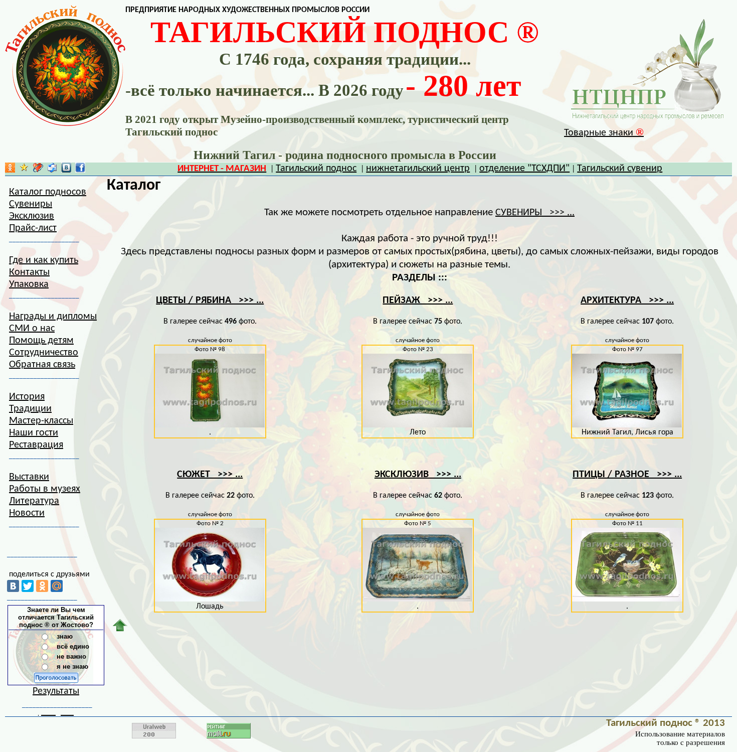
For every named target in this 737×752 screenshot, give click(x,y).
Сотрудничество (43, 353)
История (27, 397)
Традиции (30, 409)
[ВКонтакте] (13, 586)
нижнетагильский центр (418, 169)
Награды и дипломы (53, 317)
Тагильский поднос (316, 169)
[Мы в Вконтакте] (66, 170)
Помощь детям (41, 341)
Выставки (29, 477)
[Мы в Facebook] (80, 170)
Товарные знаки (604, 133)
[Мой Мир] (57, 586)
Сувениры (30, 204)
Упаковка (29, 284)
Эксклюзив (31, 216)
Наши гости (33, 433)
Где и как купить (43, 260)
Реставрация (36, 445)
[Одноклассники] (42, 586)
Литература (34, 501)
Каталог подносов (47, 192)
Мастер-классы (41, 421)
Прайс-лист (33, 228)
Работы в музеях (44, 489)
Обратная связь (42, 365)
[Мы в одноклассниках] (10, 170)
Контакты (29, 272)
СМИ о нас (32, 329)
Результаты (56, 691)
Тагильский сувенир (619, 169)
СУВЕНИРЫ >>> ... (535, 213)
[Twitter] (28, 586)
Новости (27, 513)
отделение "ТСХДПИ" (524, 169)
